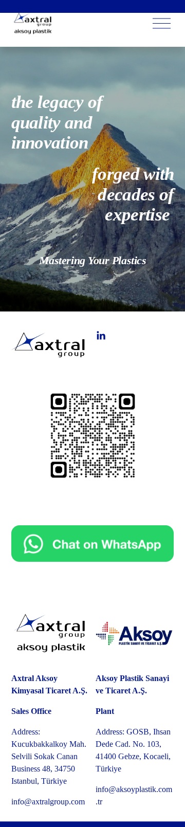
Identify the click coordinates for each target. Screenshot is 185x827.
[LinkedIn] (101, 335)
